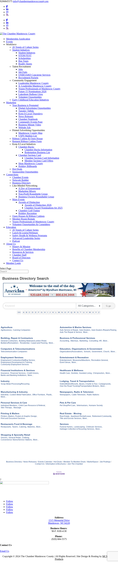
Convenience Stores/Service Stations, (16, 440)
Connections (12, 174)
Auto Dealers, (85, 330)
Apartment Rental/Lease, (81, 416)
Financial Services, (18, 373)
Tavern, (15, 427)
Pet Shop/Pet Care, (68, 405)
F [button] (38, 312)
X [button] (93, 312)
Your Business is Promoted (25, 105)
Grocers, (4, 438)
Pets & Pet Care (68, 402)
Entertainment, (66, 360)
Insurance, (5, 373)
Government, (97, 352)
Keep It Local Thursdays (30, 113)
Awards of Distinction (29, 202)
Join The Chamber (75, 464)
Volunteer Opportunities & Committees (31, 224)
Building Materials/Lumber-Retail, (33, 341)
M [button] (59, 312)
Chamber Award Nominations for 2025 (44, 207)
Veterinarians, (82, 405)
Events (9, 41)
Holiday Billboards (27, 166)
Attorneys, (74, 341)
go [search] (109, 306)
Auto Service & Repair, (69, 330)
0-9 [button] (19, 312)
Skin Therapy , (7, 408)
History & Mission (21, 246)
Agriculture (6, 327)
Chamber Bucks (26, 147)
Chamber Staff (19, 255)
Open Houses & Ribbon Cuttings (28, 216)
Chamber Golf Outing (29, 210)
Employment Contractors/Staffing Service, (18, 360)
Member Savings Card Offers (39, 160)
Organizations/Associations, (71, 352)
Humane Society (96, 405)
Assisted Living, (85, 373)
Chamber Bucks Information (38, 149)
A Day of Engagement (29, 188)
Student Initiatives (21, 50)
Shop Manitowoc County (30, 163)
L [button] (55, 312)
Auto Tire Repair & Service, (71, 332)
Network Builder (20, 180)
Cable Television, (79, 395)
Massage (17, 408)
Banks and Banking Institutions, (14, 375)
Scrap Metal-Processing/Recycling (15, 384)
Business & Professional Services (77, 338)
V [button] (86, 312)
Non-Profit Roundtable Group (33, 194)
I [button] (47, 312)
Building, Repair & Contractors (17, 338)
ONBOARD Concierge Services (34, 75)
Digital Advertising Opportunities (34, 108)
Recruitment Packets (28, 77)
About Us (11, 243)
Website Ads (24, 127)
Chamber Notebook (28, 119)
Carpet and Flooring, (39, 343)
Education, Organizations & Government (81, 349)
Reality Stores (25, 63)
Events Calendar (45, 462)
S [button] (77, 312)
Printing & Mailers (10, 413)
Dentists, (74, 373)
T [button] (80, 312)
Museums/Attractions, (81, 360)
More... (86, 332)
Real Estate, (65, 416)
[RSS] (7, 15)
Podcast (16, 241)
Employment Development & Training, (16, 362)
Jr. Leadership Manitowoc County (34, 86)
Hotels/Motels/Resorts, (69, 384)
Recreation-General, (99, 360)
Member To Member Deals (74, 462)
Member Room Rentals (23, 219)
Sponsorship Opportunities (25, 171)
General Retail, (15, 438)
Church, (106, 352)
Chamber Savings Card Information (42, 158)
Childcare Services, (94, 427)
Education (11, 227)
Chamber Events (20, 177)
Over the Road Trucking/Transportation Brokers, (80, 386)
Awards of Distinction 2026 (38, 205)
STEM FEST (24, 55)
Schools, (87, 352)
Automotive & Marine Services (75, 327)
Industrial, (5, 395)
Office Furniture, (38, 395)
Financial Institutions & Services (18, 370)
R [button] (74, 312)
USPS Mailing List (27, 135)
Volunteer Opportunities (30, 97)
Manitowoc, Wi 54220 (59, 523)
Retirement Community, (102, 416)
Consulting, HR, (95, 341)
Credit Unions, (33, 373)
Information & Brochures (56, 464)
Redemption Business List (37, 152)
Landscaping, (79, 427)
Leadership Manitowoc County (33, 83)
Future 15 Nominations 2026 (32, 91)
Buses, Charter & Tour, (88, 384)
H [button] (44, 312)
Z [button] (98, 312)
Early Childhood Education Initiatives (30, 99)
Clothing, (26, 438)
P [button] (68, 312)
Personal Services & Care (14, 402)
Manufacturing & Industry (14, 392)
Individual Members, (9, 405)
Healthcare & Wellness (71, 370)
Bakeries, (31, 427)
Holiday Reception (27, 213)
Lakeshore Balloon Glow (30, 94)
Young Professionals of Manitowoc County (39, 88)
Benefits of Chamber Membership (28, 249)
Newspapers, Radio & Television (77, 392)
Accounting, (65, 341)
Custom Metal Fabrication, (20, 395)
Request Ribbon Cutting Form (27, 141)
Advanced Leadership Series (26, 238)
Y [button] (95, 312)
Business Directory (21, 183)
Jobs (20, 69)
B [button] (26, 312)
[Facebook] (7, 6)
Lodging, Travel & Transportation (77, 381)
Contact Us (17, 260)
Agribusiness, (6, 330)
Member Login (13, 263)
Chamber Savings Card (29, 155)
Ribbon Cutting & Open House (27, 138)
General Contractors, (9, 341)
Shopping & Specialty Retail (15, 435)
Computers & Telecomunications (18, 349)
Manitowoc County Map (30, 133)
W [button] (90, 312)
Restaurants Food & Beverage (16, 424)
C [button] (29, 312)
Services (64, 424)
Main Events (18, 199)
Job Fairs (22, 72)
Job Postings (105, 462)
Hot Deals (17, 169)
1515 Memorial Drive (59, 520)
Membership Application (18, 39)
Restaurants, (6, 427)
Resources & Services (22, 252)
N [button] (62, 312)
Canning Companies (21, 330)
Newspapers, (65, 395)
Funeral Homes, (66, 427)
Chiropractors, (99, 373)
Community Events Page (30, 122)
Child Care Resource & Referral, (31, 405)
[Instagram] (7, 12)
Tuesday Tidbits (26, 111)
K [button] (53, 312)
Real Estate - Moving (70, 413)
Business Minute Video (29, 124)
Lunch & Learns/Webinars (25, 232)
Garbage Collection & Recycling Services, (77, 429)
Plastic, (49, 395)
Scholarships (24, 58)
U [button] (83, 312)
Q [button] (71, 312)
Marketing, (83, 341)
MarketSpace (92, 462)
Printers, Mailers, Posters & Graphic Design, (19, 416)
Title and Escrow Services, (71, 418)
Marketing (11, 102)
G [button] (41, 312)
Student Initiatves (26, 52)
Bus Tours (23, 61)
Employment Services (12, 357)
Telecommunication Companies (14, 352)
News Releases (25, 116)
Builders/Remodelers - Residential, (15, 343)
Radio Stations (93, 395)
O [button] (65, 312)
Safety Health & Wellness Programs (29, 235)
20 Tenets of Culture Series (25, 47)
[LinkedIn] (7, 9)
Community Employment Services (15, 364)
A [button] (23, 312)
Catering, (23, 427)
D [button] (32, 312)
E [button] (35, 312)
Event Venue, (65, 362)
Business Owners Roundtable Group (36, 196)
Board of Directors (21, 257)
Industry (5, 381)
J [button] (50, 312)
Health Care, (65, 373)
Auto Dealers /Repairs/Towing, (104, 330)
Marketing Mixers (27, 191)
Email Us (4, 551)
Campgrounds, (105, 384)
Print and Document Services (13, 418)
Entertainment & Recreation (74, 357)
